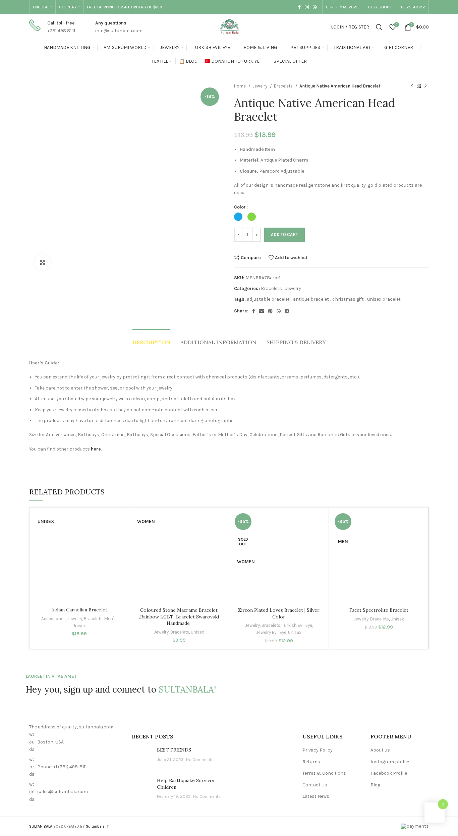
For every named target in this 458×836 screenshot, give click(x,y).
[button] (115, 541)
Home (240, 85)
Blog (375, 785)
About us (380, 750)
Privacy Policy (317, 750)
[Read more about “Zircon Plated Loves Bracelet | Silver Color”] (315, 541)
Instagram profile (389, 762)
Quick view (115, 556)
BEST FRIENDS (174, 750)
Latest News (315, 796)
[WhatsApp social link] (315, 7)
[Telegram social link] (287, 311)
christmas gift (348, 299)
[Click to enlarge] (42, 262)
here (96, 449)
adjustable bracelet (268, 299)
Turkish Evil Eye (297, 625)
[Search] (379, 27)
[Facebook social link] (299, 7)
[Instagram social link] (307, 7)
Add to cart (284, 234)
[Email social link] (261, 311)
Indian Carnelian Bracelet (79, 610)
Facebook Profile (388, 773)
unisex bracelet (384, 299)
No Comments (200, 759)
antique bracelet (311, 299)
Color (240, 207)
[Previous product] (412, 86)
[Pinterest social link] (270, 311)
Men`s (110, 618)
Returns (311, 762)
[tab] (151, 339)
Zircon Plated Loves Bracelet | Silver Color (279, 613)
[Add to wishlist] (115, 526)
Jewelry (260, 85)
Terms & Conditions (324, 773)
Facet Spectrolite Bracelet (378, 610)
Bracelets (284, 85)
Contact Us (314, 785)
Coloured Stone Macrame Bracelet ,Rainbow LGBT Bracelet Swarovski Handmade (179, 616)
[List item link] (75, 767)
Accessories (53, 618)
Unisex (79, 625)
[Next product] (425, 86)
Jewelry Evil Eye (271, 632)
